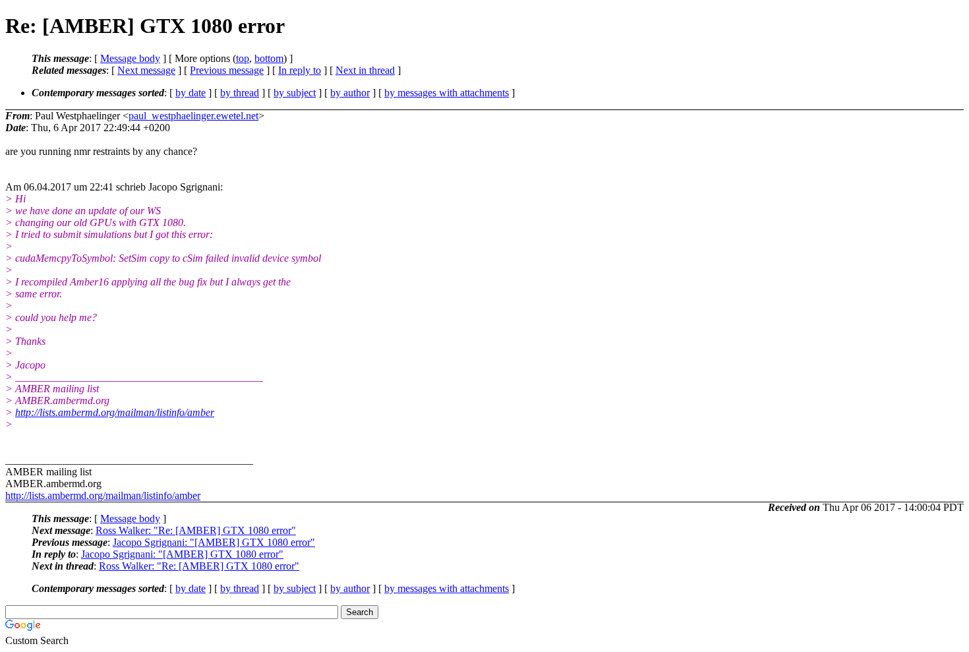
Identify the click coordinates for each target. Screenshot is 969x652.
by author (350, 92)
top (242, 58)
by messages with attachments (446, 92)
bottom (268, 58)
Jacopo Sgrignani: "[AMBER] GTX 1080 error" (214, 542)
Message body (130, 58)
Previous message (227, 70)
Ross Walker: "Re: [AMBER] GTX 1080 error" (196, 530)
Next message (146, 70)
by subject (295, 92)
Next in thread (365, 70)
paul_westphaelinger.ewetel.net (193, 115)
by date (190, 92)
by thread (239, 92)
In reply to (299, 70)
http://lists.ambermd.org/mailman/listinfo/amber (114, 412)
